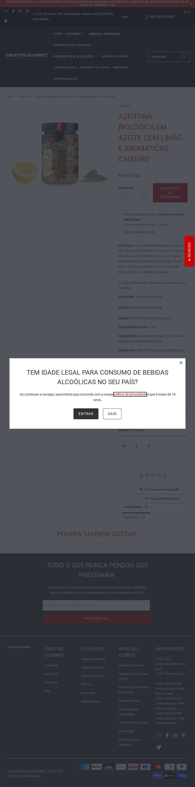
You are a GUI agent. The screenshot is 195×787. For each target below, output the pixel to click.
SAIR (112, 414)
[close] (181, 362)
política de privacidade (130, 394)
